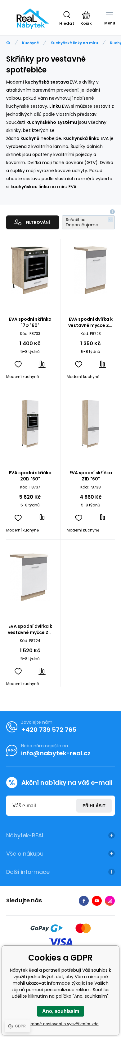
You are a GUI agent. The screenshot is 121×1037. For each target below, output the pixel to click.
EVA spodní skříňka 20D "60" (30, 476)
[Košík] (86, 15)
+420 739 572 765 (48, 729)
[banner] (32, 18)
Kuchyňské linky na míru (74, 43)
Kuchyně (30, 43)
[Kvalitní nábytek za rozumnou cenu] (8, 43)
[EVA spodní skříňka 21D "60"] (90, 424)
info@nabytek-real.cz (56, 753)
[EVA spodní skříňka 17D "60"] (30, 270)
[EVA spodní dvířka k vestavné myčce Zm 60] (30, 577)
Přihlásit (94, 805)
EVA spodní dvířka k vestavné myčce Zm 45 (90, 322)
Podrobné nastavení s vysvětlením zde (61, 1023)
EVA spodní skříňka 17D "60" (30, 322)
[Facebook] (84, 901)
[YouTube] (97, 901)
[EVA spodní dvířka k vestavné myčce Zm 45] (90, 270)
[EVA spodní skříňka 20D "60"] (30, 424)
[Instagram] (110, 901)
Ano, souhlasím (60, 1011)
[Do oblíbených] (18, 364)
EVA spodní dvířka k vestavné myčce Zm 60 (30, 629)
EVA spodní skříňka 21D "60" (90, 476)
